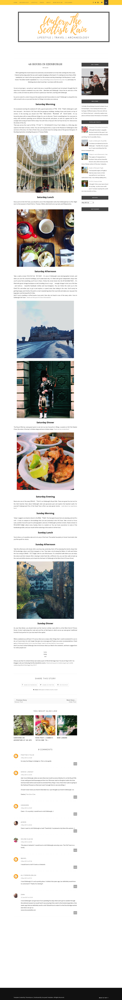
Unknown (25, 805)
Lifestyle (34, 2)
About (49, 2)
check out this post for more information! (39, 297)
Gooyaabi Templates (47, 997)
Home (15, 2)
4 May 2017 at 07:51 (26, 878)
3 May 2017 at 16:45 (26, 774)
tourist (52, 689)
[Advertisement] (95, 243)
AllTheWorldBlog (28, 875)
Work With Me (58, 2)
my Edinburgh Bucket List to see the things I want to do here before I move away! (40, 643)
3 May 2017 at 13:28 (26, 758)
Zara (23, 894)
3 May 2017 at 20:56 (26, 825)
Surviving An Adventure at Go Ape (23, 739)
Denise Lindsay (27, 772)
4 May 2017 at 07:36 (26, 861)
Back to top (103, 997)
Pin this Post (64, 685)
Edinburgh (41, 689)
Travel (42, 2)
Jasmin (23, 822)
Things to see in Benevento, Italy (98, 154)
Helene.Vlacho (27, 839)
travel (55, 689)
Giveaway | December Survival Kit (98, 127)
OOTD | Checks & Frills (95, 181)
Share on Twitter (48, 685)
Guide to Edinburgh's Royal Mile (98, 141)
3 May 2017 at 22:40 (26, 842)
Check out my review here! (61, 429)
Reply (75, 763)
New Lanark (62, 738)
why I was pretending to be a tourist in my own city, (51, 79)
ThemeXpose (29, 997)
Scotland (46, 689)
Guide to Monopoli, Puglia (96, 168)
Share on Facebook (30, 685)
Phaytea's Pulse (27, 755)
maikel (23, 858)
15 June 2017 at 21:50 (27, 897)
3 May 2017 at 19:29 (26, 808)
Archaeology (24, 2)
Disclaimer (68, 2)
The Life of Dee (30, 794)
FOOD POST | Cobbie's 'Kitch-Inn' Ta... (44, 739)
